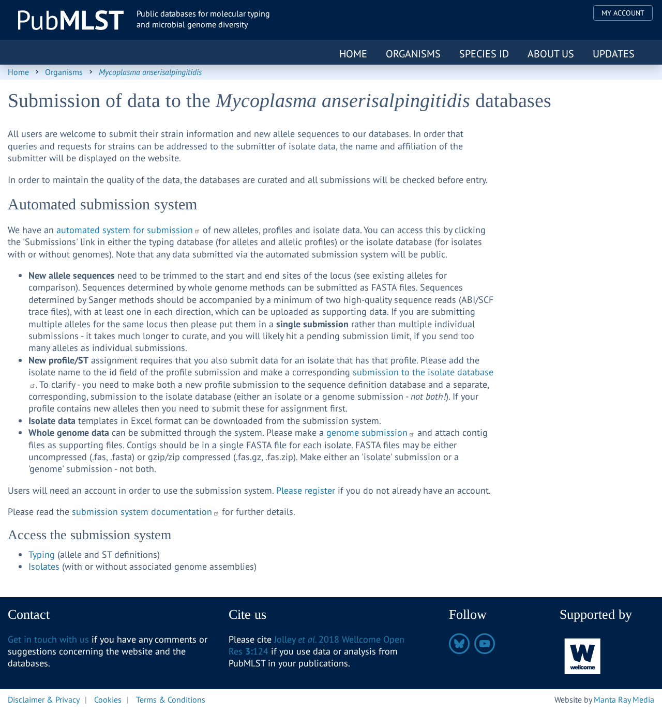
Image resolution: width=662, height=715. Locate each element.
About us (551, 53)
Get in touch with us (48, 639)
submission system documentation (142, 512)
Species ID (484, 53)
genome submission (367, 432)
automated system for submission (124, 230)
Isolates (45, 566)
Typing (42, 554)
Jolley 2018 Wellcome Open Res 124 (316, 645)
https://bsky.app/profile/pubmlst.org (459, 643)
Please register (305, 490)
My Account (622, 13)
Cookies (108, 699)
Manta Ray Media (624, 699)
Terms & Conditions (170, 699)
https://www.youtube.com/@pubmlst (484, 643)
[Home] (71, 20)
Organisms (413, 53)
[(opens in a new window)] (583, 655)
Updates (614, 53)
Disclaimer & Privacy (44, 699)
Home (353, 53)
